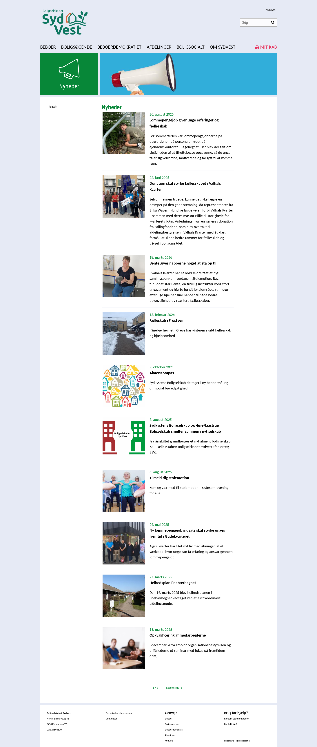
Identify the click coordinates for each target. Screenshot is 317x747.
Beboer (168, 718)
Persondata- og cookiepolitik (236, 741)
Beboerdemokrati (174, 729)
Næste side (173, 687)
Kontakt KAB (230, 724)
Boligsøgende (172, 724)
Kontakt (271, 9)
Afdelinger (170, 735)
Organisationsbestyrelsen (119, 713)
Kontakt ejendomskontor (236, 718)
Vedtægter (111, 718)
